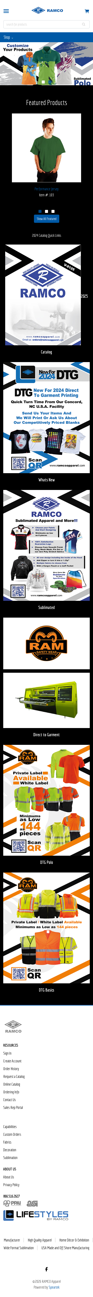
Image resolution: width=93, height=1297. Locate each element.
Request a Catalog (14, 1076)
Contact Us (9, 1099)
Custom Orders (12, 1134)
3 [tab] (53, 211)
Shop (7, 37)
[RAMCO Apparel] (13, 1028)
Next (87, 144)
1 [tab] (43, 82)
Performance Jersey (47, 189)
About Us (8, 1177)
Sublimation (10, 1157)
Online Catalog (11, 1084)
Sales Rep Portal (13, 1107)
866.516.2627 (11, 1196)
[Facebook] (46, 1269)
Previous (6, 144)
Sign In (7, 1053)
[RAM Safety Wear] (46, 644)
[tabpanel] (46, 63)
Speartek (54, 1287)
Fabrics (7, 1142)
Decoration (9, 1150)
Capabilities (10, 1126)
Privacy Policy (11, 1184)
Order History (11, 1068)
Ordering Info (11, 1092)
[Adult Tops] (46, 63)
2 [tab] (50, 82)
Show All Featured (46, 219)
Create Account (12, 1061)
